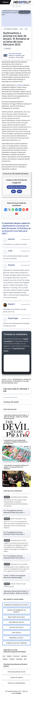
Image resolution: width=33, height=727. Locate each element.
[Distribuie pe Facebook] (5, 209)
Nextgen (24, 656)
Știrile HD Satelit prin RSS (16, 643)
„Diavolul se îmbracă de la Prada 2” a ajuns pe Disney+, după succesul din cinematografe (16, 416)
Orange (5, 659)
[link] (16, 425)
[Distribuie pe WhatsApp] (13, 209)
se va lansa (18, 85)
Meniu (5, 2)
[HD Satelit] (22, 2)
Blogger (18, 693)
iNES (25, 659)
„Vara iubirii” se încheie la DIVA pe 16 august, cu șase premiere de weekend (16, 467)
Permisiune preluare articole (16, 672)
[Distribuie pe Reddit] (23, 209)
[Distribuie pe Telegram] (16, 209)
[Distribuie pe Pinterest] (27, 209)
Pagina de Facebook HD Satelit (16, 605)
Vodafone (19, 659)
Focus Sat (16, 656)
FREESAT (9, 656)
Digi (4, 656)
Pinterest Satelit (16, 638)
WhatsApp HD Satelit (16, 617)
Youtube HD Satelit (16, 622)
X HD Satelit (16, 633)
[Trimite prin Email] (16, 214)
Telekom (11, 659)
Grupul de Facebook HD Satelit (16, 611)
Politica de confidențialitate (16, 683)
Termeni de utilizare (16, 677)
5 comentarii (7, 48)
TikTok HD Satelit (16, 627)
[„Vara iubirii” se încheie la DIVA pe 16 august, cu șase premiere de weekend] (16, 479)
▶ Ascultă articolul (24, 12)
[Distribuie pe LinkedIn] (20, 209)
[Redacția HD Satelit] (5, 55)
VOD (26, 29)
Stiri (21, 29)
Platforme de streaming (11, 29)
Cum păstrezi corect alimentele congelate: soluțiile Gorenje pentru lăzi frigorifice (16, 441)
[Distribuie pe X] (9, 209)
